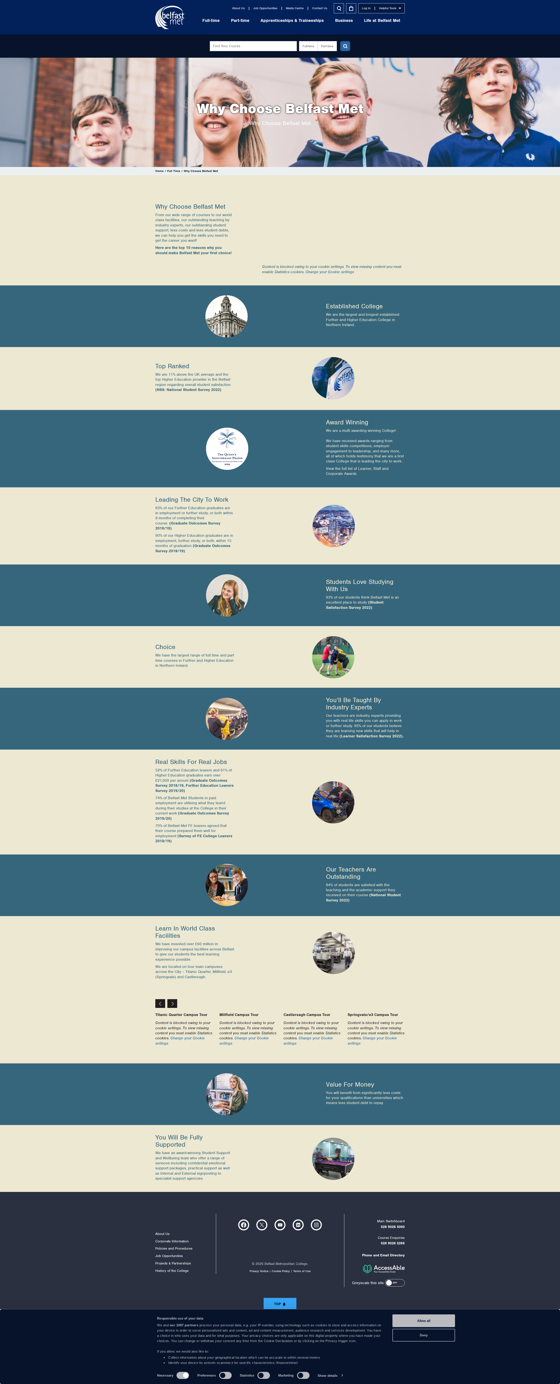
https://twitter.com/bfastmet (262, 1225)
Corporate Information (172, 1241)
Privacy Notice (259, 1271)
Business (344, 20)
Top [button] (277, 1304)
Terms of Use (302, 1271)
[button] (395, 1283)
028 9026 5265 (393, 1243)
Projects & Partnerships (173, 1263)
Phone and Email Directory (383, 1255)
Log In (366, 8)
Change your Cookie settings (330, 271)
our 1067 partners (184, 1325)
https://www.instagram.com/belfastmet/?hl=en (316, 1225)
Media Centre (295, 8)
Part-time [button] (327, 46)
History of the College (172, 1271)
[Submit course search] (345, 46)
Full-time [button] (308, 46)
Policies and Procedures (173, 1248)
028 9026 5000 (393, 1227)
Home (159, 171)
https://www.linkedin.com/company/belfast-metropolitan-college (298, 1225)
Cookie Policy (281, 1271)
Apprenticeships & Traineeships (292, 20)
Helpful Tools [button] (387, 8)
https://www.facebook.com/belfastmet (243, 1225)
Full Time (173, 171)
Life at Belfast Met (382, 20)
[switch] (225, 1375)
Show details (328, 1375)
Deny (424, 1335)
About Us (238, 8)
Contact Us (319, 8)
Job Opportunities (265, 8)
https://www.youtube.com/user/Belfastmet (280, 1225)
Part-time (240, 20)
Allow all (423, 1321)
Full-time (211, 20)
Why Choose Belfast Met (201, 171)
